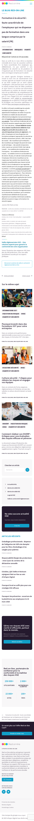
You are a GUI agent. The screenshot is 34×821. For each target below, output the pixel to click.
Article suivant (26, 276)
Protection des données (8, 802)
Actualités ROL (12, 484)
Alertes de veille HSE (13, 491)
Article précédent (9, 276)
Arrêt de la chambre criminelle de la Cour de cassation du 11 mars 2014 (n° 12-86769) (17, 210)
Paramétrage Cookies (8, 807)
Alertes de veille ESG (13, 488)
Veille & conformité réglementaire (18, 499)
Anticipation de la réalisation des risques (20, 234)
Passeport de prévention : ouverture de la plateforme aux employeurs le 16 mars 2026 (17, 599)
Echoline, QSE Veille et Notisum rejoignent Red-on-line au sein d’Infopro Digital (14, 574)
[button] (29, 816)
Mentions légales (6, 805)
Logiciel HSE (11, 495)
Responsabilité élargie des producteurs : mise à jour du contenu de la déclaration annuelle (17, 560)
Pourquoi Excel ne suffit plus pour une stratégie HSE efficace (16, 586)
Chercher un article (12, 465)
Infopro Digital (21, 815)
